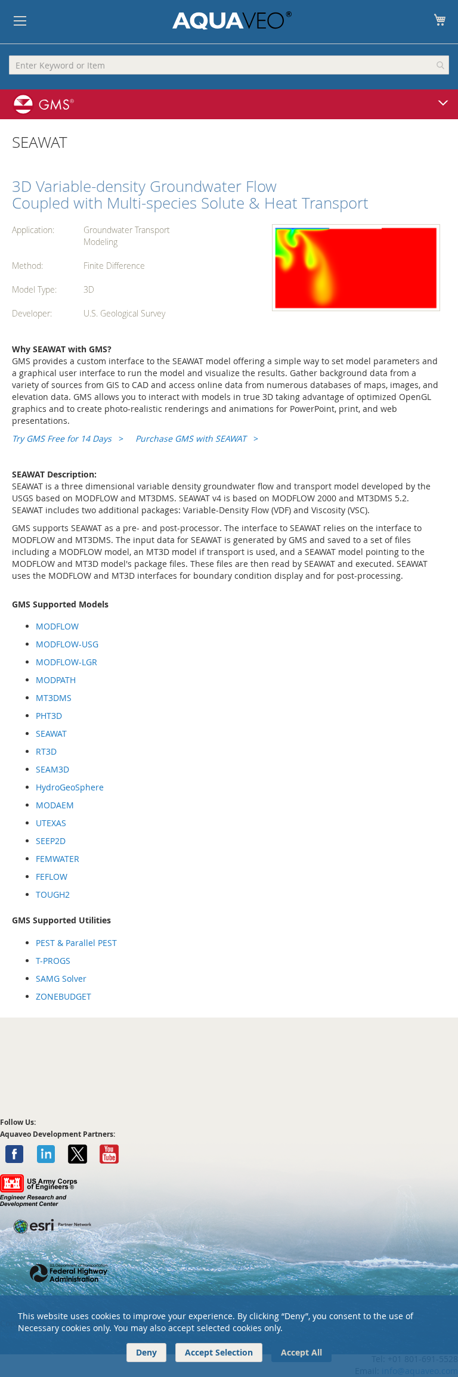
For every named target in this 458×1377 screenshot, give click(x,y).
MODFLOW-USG (67, 644)
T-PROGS (53, 960)
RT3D (46, 751)
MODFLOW (57, 626)
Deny (146, 1352)
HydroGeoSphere (70, 787)
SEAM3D (52, 769)
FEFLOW (51, 876)
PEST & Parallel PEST (76, 942)
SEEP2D (51, 840)
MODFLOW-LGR (66, 662)
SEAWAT (51, 733)
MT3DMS (54, 697)
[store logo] (232, 20)
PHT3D (49, 715)
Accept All (301, 1352)
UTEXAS (51, 823)
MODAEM (55, 805)
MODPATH (56, 680)
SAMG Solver (61, 978)
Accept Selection (219, 1352)
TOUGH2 (53, 894)
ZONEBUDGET (63, 996)
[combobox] (229, 65)
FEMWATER (57, 858)
